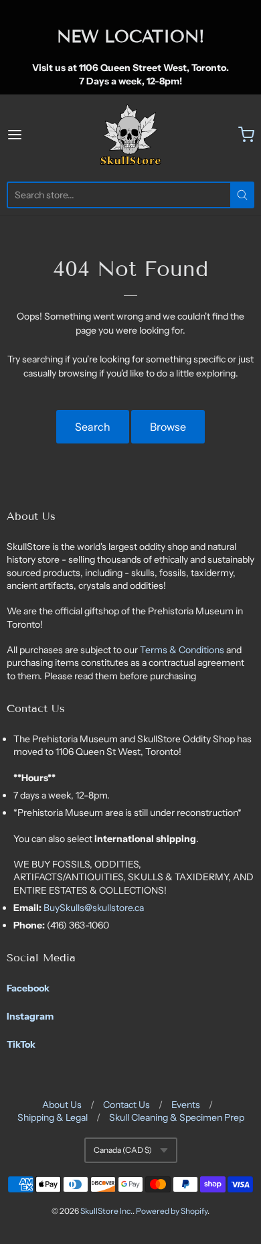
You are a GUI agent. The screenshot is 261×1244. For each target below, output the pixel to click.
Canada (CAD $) (123, 1150)
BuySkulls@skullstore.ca (94, 908)
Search (92, 426)
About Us (62, 1105)
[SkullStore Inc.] (130, 134)
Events (185, 1105)
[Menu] (31, 135)
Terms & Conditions (183, 650)
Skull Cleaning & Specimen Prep (176, 1117)
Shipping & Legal (52, 1117)
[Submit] (242, 195)
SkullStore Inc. (106, 1211)
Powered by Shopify (171, 1211)
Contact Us (126, 1105)
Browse (168, 426)
